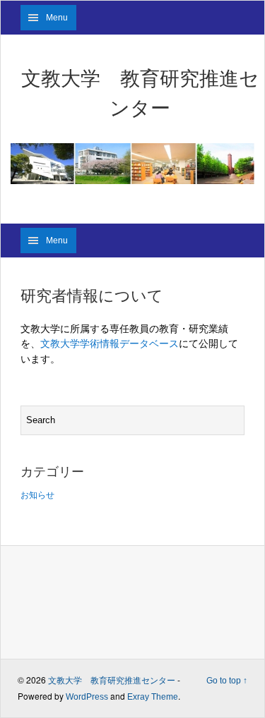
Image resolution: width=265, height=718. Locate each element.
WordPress (87, 697)
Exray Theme (152, 697)
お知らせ (37, 495)
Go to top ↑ (226, 681)
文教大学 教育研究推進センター (140, 93)
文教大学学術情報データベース (109, 343)
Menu (57, 18)
